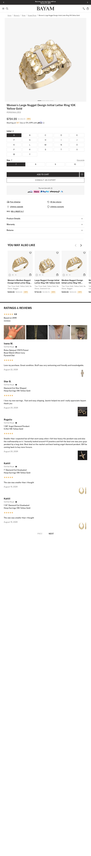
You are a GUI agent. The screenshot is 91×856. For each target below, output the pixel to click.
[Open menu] (3, 8)
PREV (39, 534)
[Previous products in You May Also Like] (76, 245)
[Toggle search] (7, 8)
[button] (45, 190)
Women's (17, 15)
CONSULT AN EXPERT (45, 180)
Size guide (80, 160)
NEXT (51, 534)
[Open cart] (87, 8)
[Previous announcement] (3, 2)
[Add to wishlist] (82, 174)
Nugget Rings (32, 15)
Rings (23, 15)
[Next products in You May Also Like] (81, 245)
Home (9, 15)
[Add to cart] (30, 274)
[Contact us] (83, 8)
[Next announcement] (87, 2)
